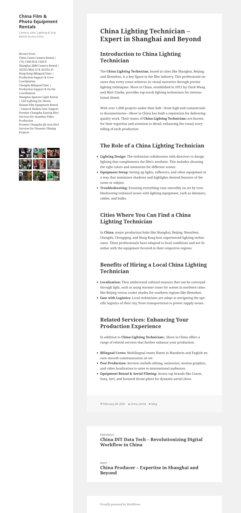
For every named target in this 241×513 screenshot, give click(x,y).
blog (154, 404)
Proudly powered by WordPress (120, 504)
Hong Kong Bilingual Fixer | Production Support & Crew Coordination (36, 77)
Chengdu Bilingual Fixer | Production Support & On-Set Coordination (37, 89)
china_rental (138, 404)
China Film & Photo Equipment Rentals (38, 21)
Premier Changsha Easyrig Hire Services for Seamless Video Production (39, 116)
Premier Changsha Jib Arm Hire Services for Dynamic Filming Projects (39, 128)
